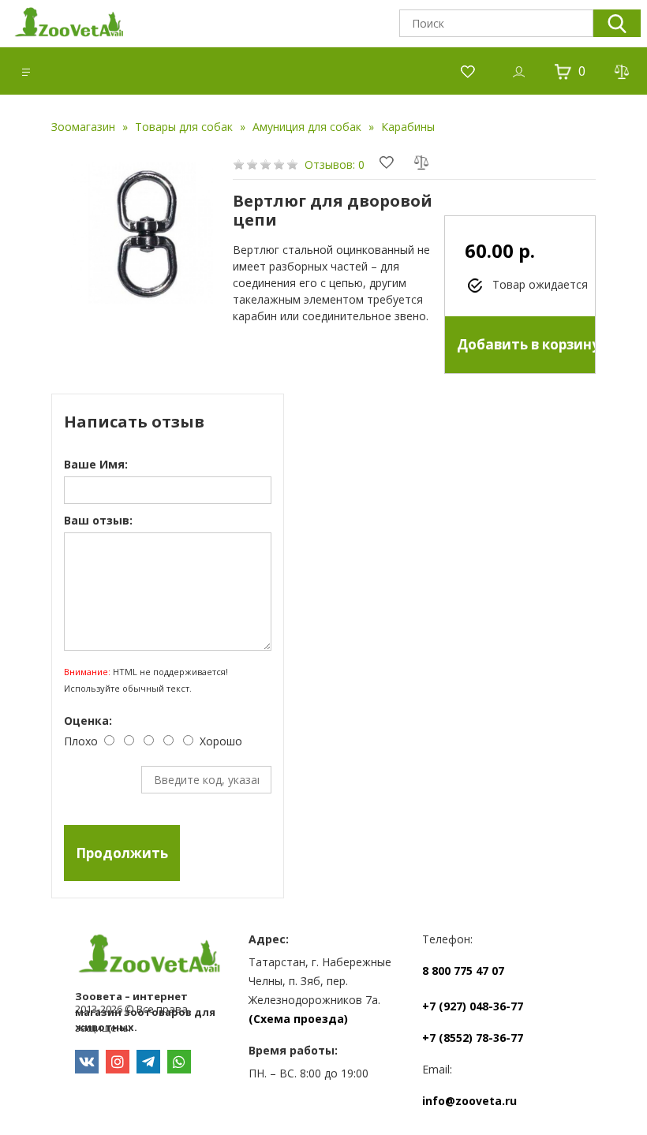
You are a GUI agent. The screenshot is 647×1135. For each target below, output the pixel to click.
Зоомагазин (83, 126)
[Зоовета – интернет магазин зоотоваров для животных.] (150, 957)
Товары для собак (184, 126)
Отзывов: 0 (335, 164)
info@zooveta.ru (469, 1100)
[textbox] (496, 23)
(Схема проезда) (298, 1018)
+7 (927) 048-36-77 (472, 1006)
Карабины (408, 126)
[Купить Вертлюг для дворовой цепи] (142, 233)
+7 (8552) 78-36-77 (472, 1037)
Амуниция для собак (306, 126)
